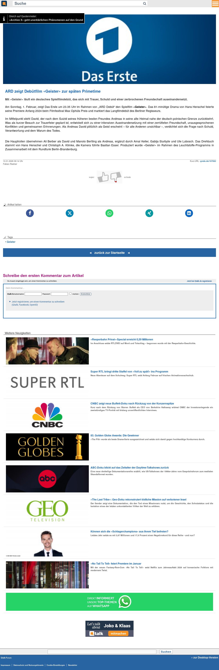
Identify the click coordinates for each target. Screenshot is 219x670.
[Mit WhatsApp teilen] (109, 213)
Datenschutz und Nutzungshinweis (28, 665)
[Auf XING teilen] (149, 213)
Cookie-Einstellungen (56, 665)
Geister (11, 242)
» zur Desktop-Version (204, 657)
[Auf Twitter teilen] (69, 213)
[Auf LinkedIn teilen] (189, 213)
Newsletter (72, 665)
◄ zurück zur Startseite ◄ (109, 252)
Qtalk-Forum (6, 657)
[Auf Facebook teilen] (30, 213)
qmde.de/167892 (208, 161)
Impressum (5, 665)
